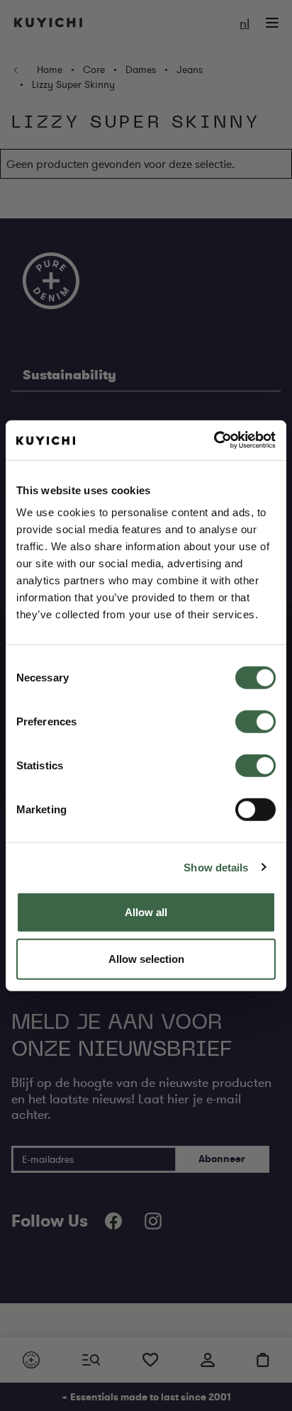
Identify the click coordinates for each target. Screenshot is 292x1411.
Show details (216, 867)
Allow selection (146, 958)
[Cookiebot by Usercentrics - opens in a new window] (214, 440)
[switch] (255, 721)
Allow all (146, 912)
